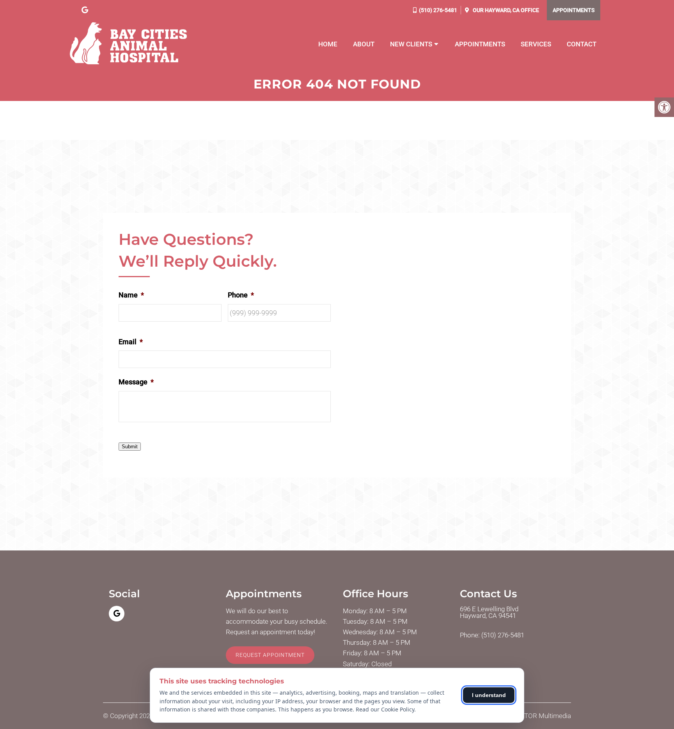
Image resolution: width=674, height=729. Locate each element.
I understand (489, 695)
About (363, 44)
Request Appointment (270, 655)
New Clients (411, 44)
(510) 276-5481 (438, 10)
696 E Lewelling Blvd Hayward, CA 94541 (489, 612)
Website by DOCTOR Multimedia (524, 716)
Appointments (573, 10)
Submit (130, 446)
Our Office (505, 10)
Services (536, 44)
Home (327, 44)
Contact (581, 44)
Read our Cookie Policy (385, 709)
